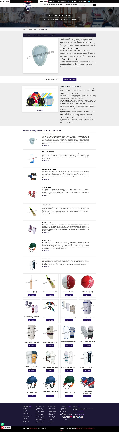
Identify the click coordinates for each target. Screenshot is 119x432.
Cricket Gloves (47, 222)
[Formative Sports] (28, 6)
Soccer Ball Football (65, 413)
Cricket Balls (46, 187)
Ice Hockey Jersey (40, 416)
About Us (46, 4)
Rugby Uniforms (39, 421)
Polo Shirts (50, 419)
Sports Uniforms (53, 4)
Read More (44, 145)
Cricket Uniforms (40, 411)
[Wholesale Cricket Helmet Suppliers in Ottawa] (32, 247)
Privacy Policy (27, 413)
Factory (25, 411)
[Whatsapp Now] (2, 424)
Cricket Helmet (47, 240)
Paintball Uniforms (40, 419)
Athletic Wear (51, 409)
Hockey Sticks (64, 411)
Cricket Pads (46, 258)
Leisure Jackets (51, 417)
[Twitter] (70, 1)
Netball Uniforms (40, 417)
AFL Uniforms (39, 408)
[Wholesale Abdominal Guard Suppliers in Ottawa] (32, 141)
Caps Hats (50, 414)
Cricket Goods (64, 409)
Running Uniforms (40, 422)
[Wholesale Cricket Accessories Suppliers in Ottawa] (32, 176)
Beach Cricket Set (48, 151)
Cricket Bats (46, 205)
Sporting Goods (68, 4)
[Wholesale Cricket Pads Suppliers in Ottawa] (32, 265)
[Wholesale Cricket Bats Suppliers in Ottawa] (32, 212)
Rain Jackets (51, 421)
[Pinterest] (75, 1)
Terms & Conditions (28, 415)
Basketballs (63, 408)
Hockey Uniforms (40, 414)
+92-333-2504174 (82, 1)
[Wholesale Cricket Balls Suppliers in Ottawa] (32, 194)
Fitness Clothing (52, 411)
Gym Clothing (51, 413)
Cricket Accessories (49, 169)
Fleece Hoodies (51, 416)
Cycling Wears (39, 413)
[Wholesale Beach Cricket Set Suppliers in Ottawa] (32, 158)
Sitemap (25, 418)
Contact (75, 4)
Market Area (26, 423)
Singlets (50, 422)
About (25, 410)
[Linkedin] (72, 1)
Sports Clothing (51, 408)
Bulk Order (26, 421)
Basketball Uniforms (40, 409)
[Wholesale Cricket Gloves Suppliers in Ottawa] (32, 229)
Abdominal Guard (48, 134)
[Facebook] (68, 1)
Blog (25, 419)
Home (41, 4)
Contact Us (26, 416)
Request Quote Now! (69, 79)
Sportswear (61, 4)
